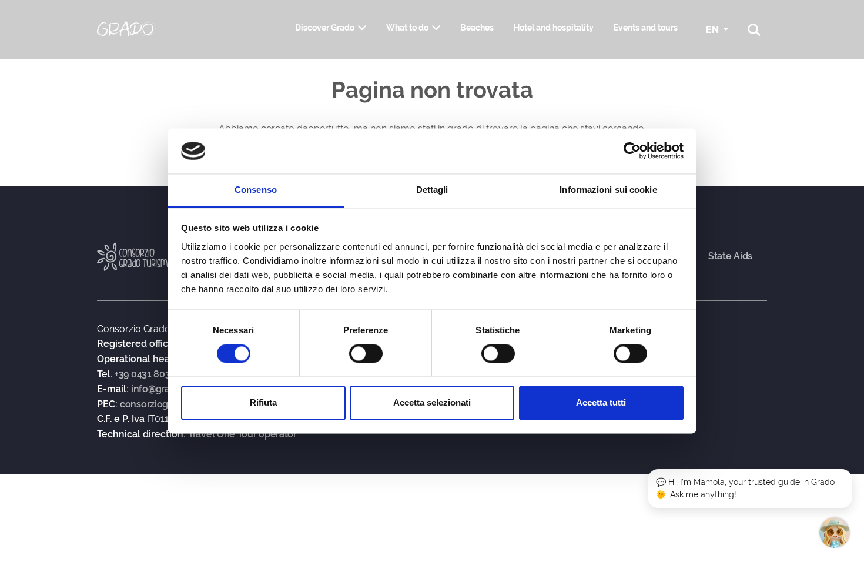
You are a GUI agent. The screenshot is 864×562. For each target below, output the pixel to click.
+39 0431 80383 (148, 374)
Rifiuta (263, 402)
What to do (407, 27)
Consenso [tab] (256, 190)
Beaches (477, 27)
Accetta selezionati (432, 402)
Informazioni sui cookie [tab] (608, 190)
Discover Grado (324, 27)
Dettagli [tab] (432, 190)
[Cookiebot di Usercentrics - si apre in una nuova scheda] (632, 151)
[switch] (366, 353)
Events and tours (646, 27)
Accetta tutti (601, 402)
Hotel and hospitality (554, 27)
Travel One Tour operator (242, 434)
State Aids (730, 256)
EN (713, 29)
